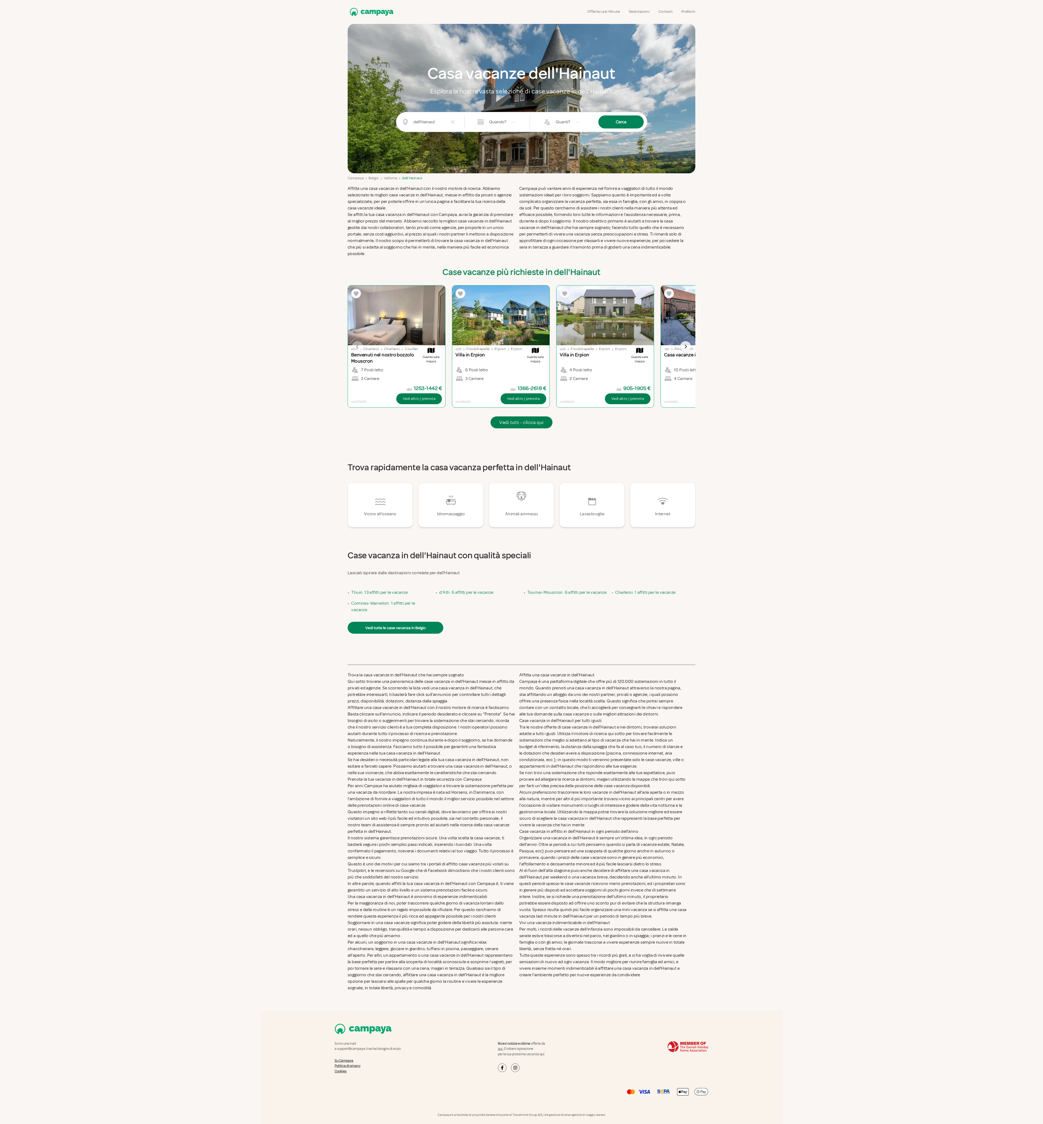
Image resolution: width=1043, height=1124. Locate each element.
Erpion (500, 349)
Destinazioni (639, 11)
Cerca (621, 122)
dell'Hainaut (412, 178)
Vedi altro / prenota (419, 398)
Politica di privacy (347, 1066)
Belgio (374, 178)
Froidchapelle (478, 349)
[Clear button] (452, 122)
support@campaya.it (352, 1049)
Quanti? (563, 122)
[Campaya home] (370, 12)
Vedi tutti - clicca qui (521, 422)
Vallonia (390, 178)
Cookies (341, 1071)
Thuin (456, 349)
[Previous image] (357, 346)
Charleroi (371, 349)
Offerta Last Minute (603, 11)
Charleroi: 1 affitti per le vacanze (645, 592)
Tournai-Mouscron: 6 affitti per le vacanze (567, 592)
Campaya (356, 178)
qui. (500, 1049)
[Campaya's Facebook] (502, 1067)
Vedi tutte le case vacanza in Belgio (395, 627)
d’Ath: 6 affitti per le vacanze (466, 592)
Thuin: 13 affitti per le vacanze (379, 592)
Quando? (497, 122)
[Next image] (685, 346)
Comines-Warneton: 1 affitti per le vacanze (383, 607)
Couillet (352, 349)
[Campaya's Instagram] (515, 1067)
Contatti (665, 11)
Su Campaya (344, 1061)
